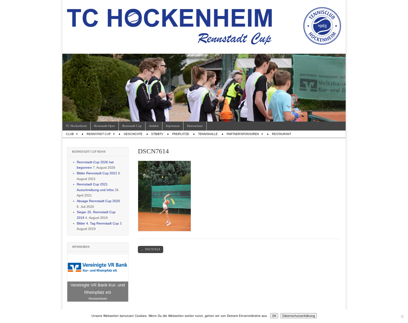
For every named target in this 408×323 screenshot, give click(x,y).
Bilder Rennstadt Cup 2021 (97, 173)
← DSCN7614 (150, 249)
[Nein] (402, 316)
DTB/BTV (157, 134)
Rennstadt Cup (99, 134)
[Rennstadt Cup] (204, 23)
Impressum (173, 126)
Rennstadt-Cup (132, 126)
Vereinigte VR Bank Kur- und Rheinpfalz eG (98, 289)
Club (70, 134)
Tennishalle (208, 134)
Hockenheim (98, 298)
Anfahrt (154, 126)
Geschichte (133, 134)
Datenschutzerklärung (298, 316)
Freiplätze (180, 134)
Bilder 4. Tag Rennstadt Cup (98, 223)
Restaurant (281, 134)
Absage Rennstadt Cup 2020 (98, 201)
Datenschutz (195, 126)
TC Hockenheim (76, 126)
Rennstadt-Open (104, 126)
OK (274, 316)
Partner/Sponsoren (243, 134)
